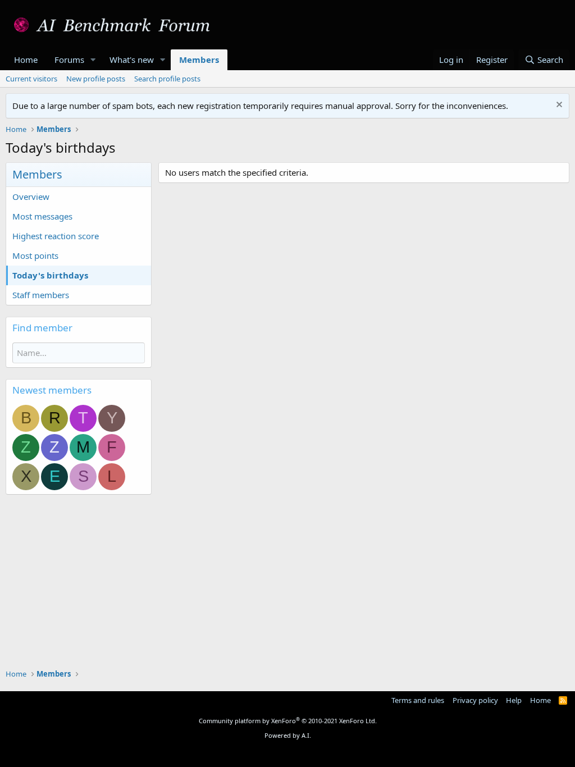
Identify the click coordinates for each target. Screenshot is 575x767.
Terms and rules (417, 700)
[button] (93, 59)
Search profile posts (167, 79)
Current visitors (31, 79)
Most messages (42, 216)
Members (199, 59)
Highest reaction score (55, 235)
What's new (131, 59)
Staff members (40, 294)
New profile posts (95, 79)
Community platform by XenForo (288, 720)
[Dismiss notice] (558, 106)
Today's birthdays (50, 275)
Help (514, 700)
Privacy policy (475, 700)
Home (26, 59)
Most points (35, 255)
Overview (30, 196)
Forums (69, 59)
